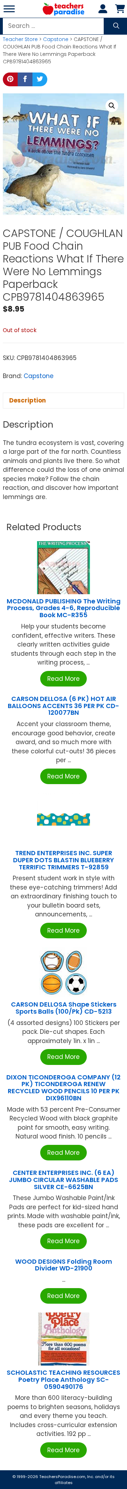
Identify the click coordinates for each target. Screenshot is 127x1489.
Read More (63, 678)
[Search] (116, 26)
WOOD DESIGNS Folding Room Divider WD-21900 (63, 1265)
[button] (111, 105)
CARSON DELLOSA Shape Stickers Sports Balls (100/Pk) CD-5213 (63, 1008)
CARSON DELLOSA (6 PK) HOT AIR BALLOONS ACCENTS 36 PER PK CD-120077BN (63, 705)
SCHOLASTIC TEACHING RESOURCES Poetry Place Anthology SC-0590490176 (63, 1379)
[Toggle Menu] (9, 8)
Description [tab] (27, 400)
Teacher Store (20, 39)
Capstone (55, 39)
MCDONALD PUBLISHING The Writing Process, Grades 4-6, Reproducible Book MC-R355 (64, 608)
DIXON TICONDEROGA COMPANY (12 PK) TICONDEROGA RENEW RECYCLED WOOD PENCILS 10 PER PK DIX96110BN (63, 1087)
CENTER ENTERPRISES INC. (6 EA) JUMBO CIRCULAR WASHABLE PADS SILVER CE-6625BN (63, 1179)
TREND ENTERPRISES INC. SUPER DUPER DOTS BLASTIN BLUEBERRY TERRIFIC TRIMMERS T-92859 (63, 859)
